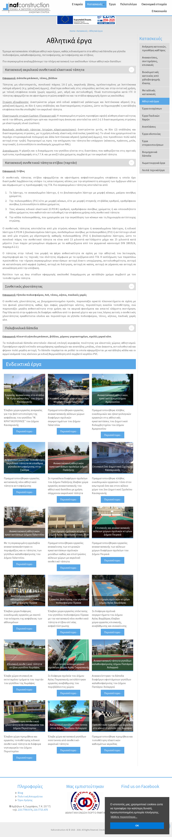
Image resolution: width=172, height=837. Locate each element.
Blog (20, 792)
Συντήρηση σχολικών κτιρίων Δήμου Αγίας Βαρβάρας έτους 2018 (69, 532)
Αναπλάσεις (149, 126)
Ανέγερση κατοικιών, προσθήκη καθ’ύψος (154, 48)
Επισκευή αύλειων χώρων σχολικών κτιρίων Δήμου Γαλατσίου (68, 400)
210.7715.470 (40, 809)
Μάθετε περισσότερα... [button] (124, 817)
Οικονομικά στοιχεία (154, 4)
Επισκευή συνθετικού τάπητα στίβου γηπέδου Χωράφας (24, 665)
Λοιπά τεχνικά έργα (153, 170)
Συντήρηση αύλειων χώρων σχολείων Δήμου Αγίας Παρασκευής (68, 665)
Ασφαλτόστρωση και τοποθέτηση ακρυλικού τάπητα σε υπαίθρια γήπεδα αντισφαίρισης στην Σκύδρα (25, 465)
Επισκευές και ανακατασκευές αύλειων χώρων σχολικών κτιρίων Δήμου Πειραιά (112, 531)
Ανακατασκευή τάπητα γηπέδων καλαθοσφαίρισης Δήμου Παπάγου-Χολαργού (112, 664)
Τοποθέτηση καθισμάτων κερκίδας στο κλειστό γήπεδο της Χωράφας (112, 726)
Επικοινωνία (159, 11)
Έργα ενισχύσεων (152, 108)
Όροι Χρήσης (25, 800)
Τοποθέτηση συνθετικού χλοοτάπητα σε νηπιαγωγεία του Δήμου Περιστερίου (24, 725)
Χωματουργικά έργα (153, 163)
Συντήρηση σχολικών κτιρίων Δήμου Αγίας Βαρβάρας (112, 601)
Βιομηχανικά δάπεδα (149, 153)
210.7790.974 (25, 809)
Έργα (112, 4)
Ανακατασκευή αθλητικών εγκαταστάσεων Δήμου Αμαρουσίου (112, 398)
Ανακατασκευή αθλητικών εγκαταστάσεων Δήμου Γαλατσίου (24, 532)
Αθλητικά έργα (95, 31)
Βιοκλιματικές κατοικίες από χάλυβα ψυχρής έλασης (151, 77)
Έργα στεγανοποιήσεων (152, 142)
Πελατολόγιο (128, 4)
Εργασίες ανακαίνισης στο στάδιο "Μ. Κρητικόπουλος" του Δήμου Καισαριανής (24, 398)
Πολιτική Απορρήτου (30, 796)
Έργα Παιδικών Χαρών (151, 117)
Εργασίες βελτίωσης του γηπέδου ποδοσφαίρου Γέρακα (68, 601)
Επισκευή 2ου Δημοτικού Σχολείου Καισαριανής (112, 468)
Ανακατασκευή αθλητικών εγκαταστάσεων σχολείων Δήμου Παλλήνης (68, 466)
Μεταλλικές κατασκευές (149, 92)
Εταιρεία (77, 4)
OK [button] (137, 825)
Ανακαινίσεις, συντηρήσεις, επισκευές (150, 61)
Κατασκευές (96, 5)
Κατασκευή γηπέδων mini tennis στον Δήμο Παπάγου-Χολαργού (68, 726)
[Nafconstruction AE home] (27, 12)
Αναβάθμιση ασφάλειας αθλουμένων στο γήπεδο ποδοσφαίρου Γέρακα (24, 599)
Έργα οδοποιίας (151, 133)
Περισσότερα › (24, 431)
